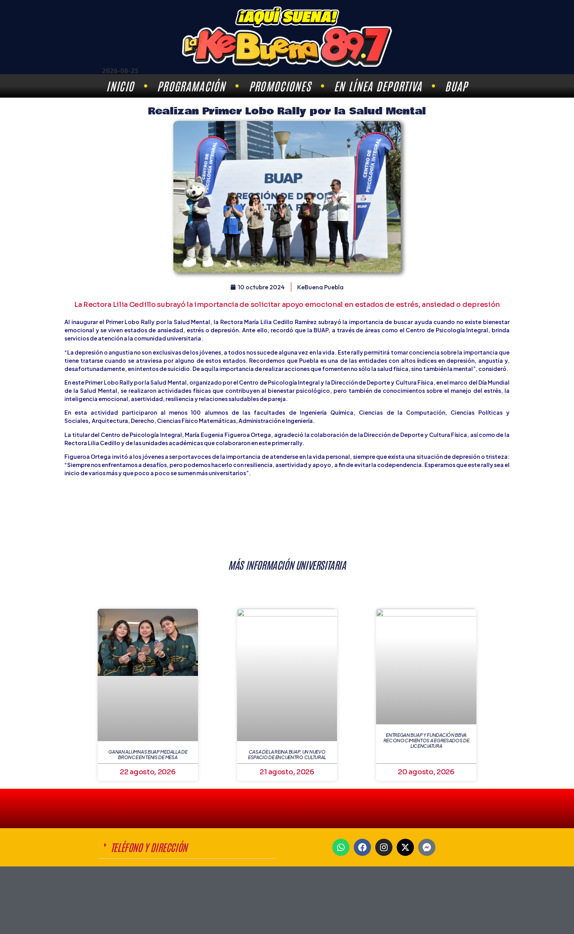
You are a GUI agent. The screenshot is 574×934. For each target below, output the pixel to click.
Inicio (120, 85)
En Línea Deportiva (378, 85)
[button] (187, 847)
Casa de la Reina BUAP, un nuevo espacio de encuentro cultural (287, 754)
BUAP (456, 85)
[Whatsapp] (340, 847)
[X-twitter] (405, 847)
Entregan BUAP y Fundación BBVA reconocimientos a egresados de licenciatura (426, 740)
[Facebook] (362, 847)
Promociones (280, 85)
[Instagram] (383, 847)
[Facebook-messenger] (426, 847)
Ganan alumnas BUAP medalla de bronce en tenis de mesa (147, 754)
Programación (191, 85)
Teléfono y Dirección (149, 847)
